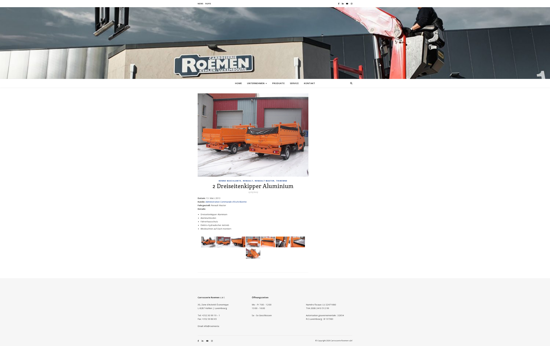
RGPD (208, 3)
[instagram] (351, 3)
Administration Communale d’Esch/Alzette (226, 201)
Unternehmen (256, 83)
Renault (248, 181)
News (200, 3)
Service (294, 83)
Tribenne (281, 181)
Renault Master (264, 181)
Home (238, 83)
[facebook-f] (339, 3)
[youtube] (347, 3)
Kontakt (309, 83)
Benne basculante (230, 181)
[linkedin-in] (343, 3)
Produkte (278, 83)
